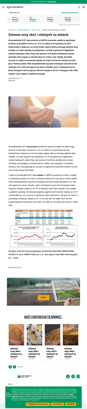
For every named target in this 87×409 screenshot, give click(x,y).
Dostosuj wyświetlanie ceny (69, 12)
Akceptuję (70, 404)
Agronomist (11, 30)
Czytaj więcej (57, 404)
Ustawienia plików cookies (37, 404)
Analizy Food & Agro (23, 30)
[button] (3, 7)
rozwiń (16, 258)
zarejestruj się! (52, 1)
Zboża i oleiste (35, 30)
